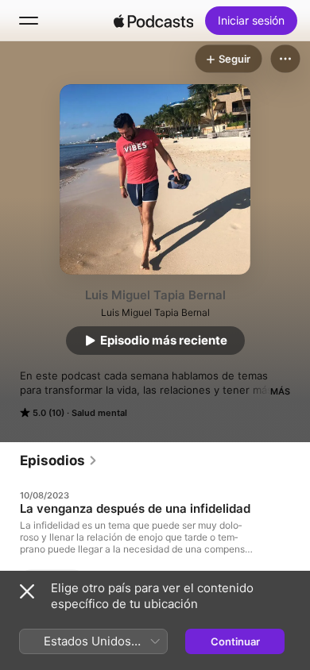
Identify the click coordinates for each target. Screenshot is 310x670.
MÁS (280, 391)
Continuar (235, 641)
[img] (153, 21)
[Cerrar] (27, 591)
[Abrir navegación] (28, 20)
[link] (59, 460)
